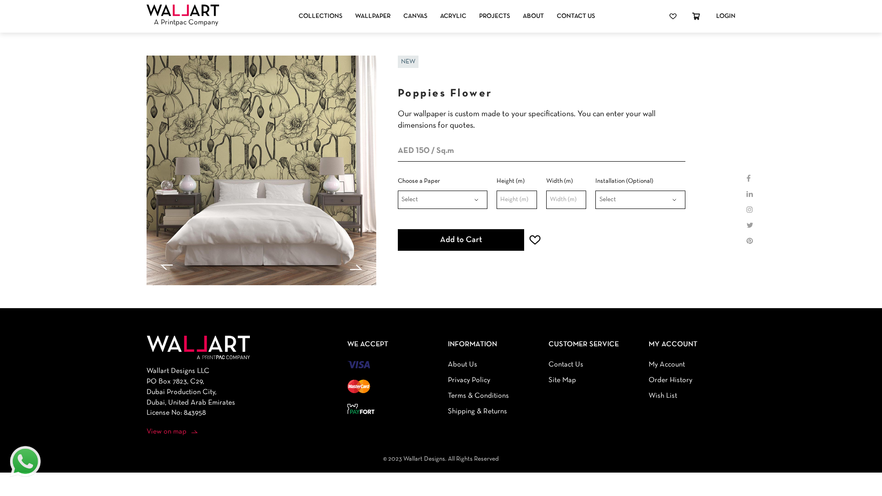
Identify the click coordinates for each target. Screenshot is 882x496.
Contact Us (576, 16)
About (533, 16)
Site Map (562, 380)
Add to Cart (461, 240)
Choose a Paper (419, 181)
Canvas (415, 16)
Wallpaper (372, 16)
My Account (667, 364)
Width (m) (559, 181)
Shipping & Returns (477, 411)
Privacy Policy (469, 380)
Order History (670, 380)
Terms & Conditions (478, 396)
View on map (167, 431)
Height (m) (511, 181)
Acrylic (453, 16)
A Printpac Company (186, 22)
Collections (320, 16)
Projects (494, 16)
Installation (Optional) (624, 181)
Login (725, 16)
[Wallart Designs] (183, 10)
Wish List (663, 396)
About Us (462, 364)
